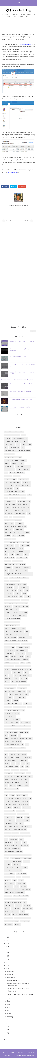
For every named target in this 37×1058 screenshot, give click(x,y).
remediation (10, 874)
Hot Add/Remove (11, 748)
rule (18, 877)
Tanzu (7, 463)
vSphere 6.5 (9, 905)
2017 (7, 965)
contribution (21, 650)
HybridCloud (18, 631)
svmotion (8, 678)
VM (6, 789)
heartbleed (25, 836)
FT (19, 735)
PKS (6, 517)
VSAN (11, 554)
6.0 (29, 691)
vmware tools (10, 685)
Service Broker (11, 779)
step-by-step (10, 444)
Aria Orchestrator (12, 612)
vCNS (27, 510)
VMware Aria (18, 432)
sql (6, 675)
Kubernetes (26, 444)
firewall (8, 829)
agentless (9, 798)
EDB (21, 732)
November (11, 971)
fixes (26, 554)
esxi (23, 498)
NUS (27, 766)
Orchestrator (10, 479)
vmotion (8, 606)
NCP (21, 548)
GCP (23, 628)
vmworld (8, 513)
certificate (9, 485)
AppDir (15, 700)
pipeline (8, 861)
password (9, 520)
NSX (29, 495)
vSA (24, 902)
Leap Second (15, 754)
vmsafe (7, 914)
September (11, 978)
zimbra (17, 924)
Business (8, 707)
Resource (8, 587)
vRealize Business (19, 681)
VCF (17, 634)
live (24, 842)
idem (21, 839)
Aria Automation (11, 441)
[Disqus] (18, 250)
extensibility (26, 826)
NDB (28, 763)
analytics (27, 798)
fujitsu (7, 833)
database (8, 593)
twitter (14, 186)
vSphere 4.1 (9, 466)
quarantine (22, 867)
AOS (26, 694)
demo (27, 817)
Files (22, 738)
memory (21, 535)
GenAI (18, 741)
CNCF (29, 707)
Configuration (20, 729)
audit (17, 801)
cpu (26, 590)
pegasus (27, 858)
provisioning (10, 867)
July (8, 1001)
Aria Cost (14, 609)
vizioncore (27, 908)
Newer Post (9, 221)
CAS (6, 578)
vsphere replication (13, 504)
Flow (7, 741)
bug (28, 532)
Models (28, 757)
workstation (10, 691)
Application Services (13, 704)
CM (24, 707)
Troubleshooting (12, 532)
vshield (18, 520)
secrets (26, 877)
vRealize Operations (13, 902)
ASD (10, 697)
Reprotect (21, 776)
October (10, 974)
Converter (9, 545)
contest (19, 554)
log (14, 535)
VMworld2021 (25, 792)
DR (18, 622)
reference (17, 870)
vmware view (19, 606)
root (20, 672)
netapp (19, 851)
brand (7, 647)
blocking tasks (11, 804)
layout (17, 842)
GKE (12, 741)
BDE (6, 473)
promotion (17, 561)
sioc (14, 880)
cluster (20, 647)
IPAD (6, 548)
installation (19, 517)
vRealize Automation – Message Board (20, 994)
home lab (13, 839)
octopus (20, 855)
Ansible (8, 700)
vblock (19, 905)
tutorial (17, 896)
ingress (15, 663)
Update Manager (23, 551)
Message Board (12, 172)
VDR (26, 785)
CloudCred (25, 722)
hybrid (7, 663)
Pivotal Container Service (15, 584)
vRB (6, 570)
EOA (22, 545)
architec (15, 644)
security (23, 441)
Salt (12, 634)
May (9, 1007)
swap (28, 889)
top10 (21, 463)
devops (17, 593)
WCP (14, 507)
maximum (24, 845)
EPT (6, 735)
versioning (16, 908)
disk (24, 593)
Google (8, 631)
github (20, 656)
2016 (7, 968)
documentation (11, 823)
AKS (16, 694)
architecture (23, 507)
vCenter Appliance (18, 899)
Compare (8, 729)
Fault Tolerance (11, 738)
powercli (26, 485)
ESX (29, 513)
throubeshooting (17, 892)
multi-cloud (9, 558)
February (10, 1017)
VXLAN (12, 795)
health (27, 596)
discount (20, 820)
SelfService (9, 551)
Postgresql (19, 773)
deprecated (9, 820)
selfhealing (9, 564)
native (7, 669)
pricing (8, 561)
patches (8, 600)
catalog (8, 807)
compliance (9, 650)
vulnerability (21, 570)
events (15, 596)
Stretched (19, 529)
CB (15, 707)
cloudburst (9, 811)
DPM (6, 732)
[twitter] (19, 2)
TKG (6, 498)
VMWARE (8, 432)
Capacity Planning (12, 713)
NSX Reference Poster (18, 356)
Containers (20, 466)
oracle (28, 669)
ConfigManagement (12, 618)
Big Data (8, 476)
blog (7, 510)
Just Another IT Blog (23, 1052)
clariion (26, 807)
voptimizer (23, 914)
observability (17, 669)
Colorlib (30, 1055)
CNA (23, 435)
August (10, 998)
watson (15, 921)
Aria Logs (19, 523)
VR (10, 517)
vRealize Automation (25, 44)
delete (19, 817)
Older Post (26, 221)
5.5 (24, 691)
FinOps (29, 738)
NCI (23, 763)
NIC (6, 766)
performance (10, 501)
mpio (28, 666)
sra (11, 675)
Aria (16, 488)
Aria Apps (27, 704)
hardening (25, 833)
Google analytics (12, 744)
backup (25, 801)
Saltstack (8, 529)
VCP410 (12, 785)
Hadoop (8, 495)
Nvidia (7, 770)
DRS (17, 545)
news (18, 485)
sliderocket (9, 883)
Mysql (7, 763)
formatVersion (20, 829)
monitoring (9, 851)
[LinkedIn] (15, 1)
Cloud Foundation (12, 719)
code (27, 647)
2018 (7, 962)
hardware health (12, 836)
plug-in (16, 600)
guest (28, 656)
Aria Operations (11, 460)
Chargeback (9, 469)
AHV (11, 694)
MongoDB (23, 760)
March (9, 1013)
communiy (20, 811)
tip (6, 603)
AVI (16, 697)
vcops (7, 908)
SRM (18, 469)
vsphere (25, 469)
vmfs (22, 911)
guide (7, 659)
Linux (24, 754)
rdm (14, 672)
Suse (21, 779)
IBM (27, 631)
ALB (21, 694)
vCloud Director (20, 438)
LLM (6, 754)
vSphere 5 (8, 488)
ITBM (6, 634)
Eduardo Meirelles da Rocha (18, 205)
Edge (7, 581)
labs (28, 663)
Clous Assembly (11, 726)
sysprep (17, 567)
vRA (6, 447)
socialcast (21, 883)
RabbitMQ (22, 526)
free (6, 656)
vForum (24, 678)
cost (20, 590)
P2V (17, 581)
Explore (13, 735)
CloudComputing (11, 722)
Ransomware (10, 776)
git (21, 596)
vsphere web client (22, 918)
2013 (7, 1030)
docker (23, 460)
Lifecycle (14, 548)
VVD (6, 795)
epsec (16, 826)
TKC (26, 779)
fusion (13, 656)
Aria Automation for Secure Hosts (16, 574)
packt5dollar (16, 858)
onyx (6, 858)
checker (17, 807)
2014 (7, 1027)
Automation (14, 447)
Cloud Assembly (21, 578)
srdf (16, 886)
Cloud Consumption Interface (17, 542)
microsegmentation (12, 848)
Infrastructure (24, 751)
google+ (22, 186)
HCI (27, 744)
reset (7, 877)
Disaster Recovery (12, 625)
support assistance (23, 675)
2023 (7, 946)
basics (7, 590)
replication (21, 874)
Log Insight (9, 757)
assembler (9, 801)
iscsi (22, 663)
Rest (30, 776)
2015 (7, 1024)
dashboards (10, 817)
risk (12, 877)
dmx (28, 820)
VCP (22, 532)
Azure (24, 612)
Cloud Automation (18, 615)
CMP (11, 578)
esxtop (7, 535)
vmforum (14, 911)
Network (26, 482)
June (9, 1004)
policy (26, 861)
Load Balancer (19, 495)
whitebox (8, 924)
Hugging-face (10, 751)
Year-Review (15, 498)
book (14, 590)
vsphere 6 (8, 918)
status (23, 886)
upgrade (21, 501)
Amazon (22, 697)
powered (16, 864)
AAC (6, 694)
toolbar (8, 896)
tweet (25, 896)
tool (16, 678)
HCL (12, 581)
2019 (7, 959)
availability (26, 644)
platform (17, 861)
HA (22, 744)
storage (8, 567)
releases (20, 473)
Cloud (12, 473)
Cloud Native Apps (12, 435)
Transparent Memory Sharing (16, 782)
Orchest (23, 770)
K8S (18, 444)
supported (19, 889)
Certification (19, 513)
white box (25, 921)
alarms (18, 798)
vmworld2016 (10, 688)
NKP (16, 766)
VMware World (25, 637)
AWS (6, 609)
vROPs (7, 681)
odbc (28, 855)
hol (6, 839)
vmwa (15, 914)
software (8, 886)
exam (29, 653)
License (17, 476)
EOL (27, 545)
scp (26, 672)
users (7, 899)
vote (12, 570)
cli (13, 647)
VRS (6, 554)
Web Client (22, 641)
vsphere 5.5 (22, 688)
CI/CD (7, 615)
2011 (7, 1036)
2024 (7, 943)
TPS (16, 587)
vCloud (8, 438)
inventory (9, 842)
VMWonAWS (13, 789)
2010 (7, 1039)
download (20, 653)
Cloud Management (12, 482)
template (26, 567)
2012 (7, 1033)
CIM (19, 707)
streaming (9, 889)
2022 (7, 950)
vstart (7, 921)
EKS (26, 732)
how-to (25, 659)
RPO (28, 773)
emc (21, 823)
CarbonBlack (10, 716)
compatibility (10, 814)
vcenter (27, 905)
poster (7, 864)
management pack (12, 845)
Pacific (7, 507)
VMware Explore (11, 792)
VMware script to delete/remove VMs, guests (17, 379)
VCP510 (20, 785)
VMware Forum (11, 637)
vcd (28, 466)
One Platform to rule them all (21, 399)
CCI (13, 539)
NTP (22, 766)
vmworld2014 (23, 685)
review (7, 539)
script (14, 463)
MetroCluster (10, 526)
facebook (5, 186)
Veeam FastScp (10, 641)
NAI (13, 763)
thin (6, 892)
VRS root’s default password (20, 391)
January (10, 1020)
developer (9, 653)
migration (20, 666)
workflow (9, 523)
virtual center (21, 603)
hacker (15, 833)
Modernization (11, 760)
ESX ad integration (12, 628)
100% (19, 691)
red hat (8, 870)
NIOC (11, 766)
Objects (15, 770)
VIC (23, 447)
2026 (7, 937)
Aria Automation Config (14, 491)
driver (7, 596)
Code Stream (24, 726)
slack (21, 880)
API (6, 697)
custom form (23, 814)
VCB (6, 785)
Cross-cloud (10, 622)
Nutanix (26, 504)
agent (24, 795)
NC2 (18, 763)
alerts (7, 644)
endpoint (8, 826)
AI (27, 606)
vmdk (7, 911)
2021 (7, 953)
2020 (7, 956)
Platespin (8, 773)
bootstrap (23, 804)
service (8, 880)
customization (17, 510)
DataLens (14, 732)
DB (29, 729)
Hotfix (22, 748)
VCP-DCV (24, 634)
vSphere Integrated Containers (17, 450)
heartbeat (15, 659)
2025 (7, 940)
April (9, 1010)
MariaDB (19, 757)
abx (18, 795)
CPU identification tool (14, 710)
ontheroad (23, 479)
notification (10, 855)
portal (7, 672)
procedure (9, 454)
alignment (24, 587)
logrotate (9, 666)
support (25, 600)
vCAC (11, 603)
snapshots (20, 564)
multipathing (22, 558)
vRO (28, 501)
